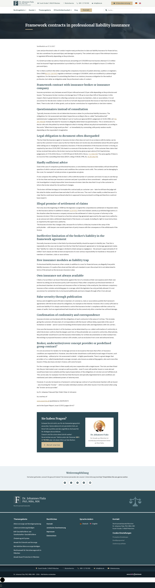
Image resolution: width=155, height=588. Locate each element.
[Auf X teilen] (71, 482)
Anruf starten (53, 445)
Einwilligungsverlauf (118, 540)
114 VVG (54, 73)
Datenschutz (51, 536)
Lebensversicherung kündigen (24, 528)
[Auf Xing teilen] (77, 482)
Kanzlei (32, 10)
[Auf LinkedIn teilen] (84, 482)
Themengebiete (45, 10)
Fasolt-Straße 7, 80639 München (50, 3)
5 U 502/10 (93, 154)
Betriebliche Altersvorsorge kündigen (27, 546)
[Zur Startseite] (24, 3)
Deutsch (85, 524)
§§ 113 (47, 73)
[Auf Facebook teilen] (65, 482)
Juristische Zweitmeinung (56, 528)
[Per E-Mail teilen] (90, 482)
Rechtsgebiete (19, 10)
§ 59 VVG (73, 210)
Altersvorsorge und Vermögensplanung (27, 524)
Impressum (51, 532)
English (94, 524)
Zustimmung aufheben (119, 543)
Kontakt (86, 10)
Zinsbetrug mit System (21, 538)
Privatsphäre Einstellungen (120, 537)
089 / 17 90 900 (84, 3)
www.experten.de (43, 401)
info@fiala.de (98, 3)
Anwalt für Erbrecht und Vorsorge (25, 542)
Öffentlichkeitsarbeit (62, 10)
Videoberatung (123, 3)
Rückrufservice (69, 3)
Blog (76, 10)
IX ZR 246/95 (92, 157)
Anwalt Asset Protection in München (26, 557)
